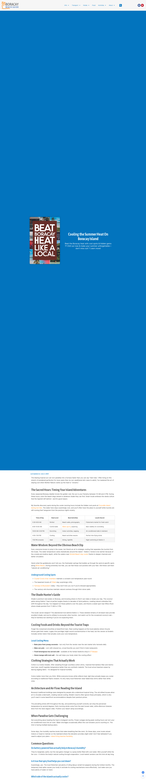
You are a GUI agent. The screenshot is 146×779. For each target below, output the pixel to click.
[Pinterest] (142, 5)
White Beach (40, 565)
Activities (101, 5)
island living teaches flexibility (62, 736)
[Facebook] (139, 5)
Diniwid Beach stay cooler (79, 554)
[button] (120, 5)
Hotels (85, 5)
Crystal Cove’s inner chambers (45, 579)
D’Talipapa (93, 652)
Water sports (66, 526)
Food (93, 5)
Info (65, 5)
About (111, 5)
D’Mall (54, 582)
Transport (75, 5)
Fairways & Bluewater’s (42, 586)
